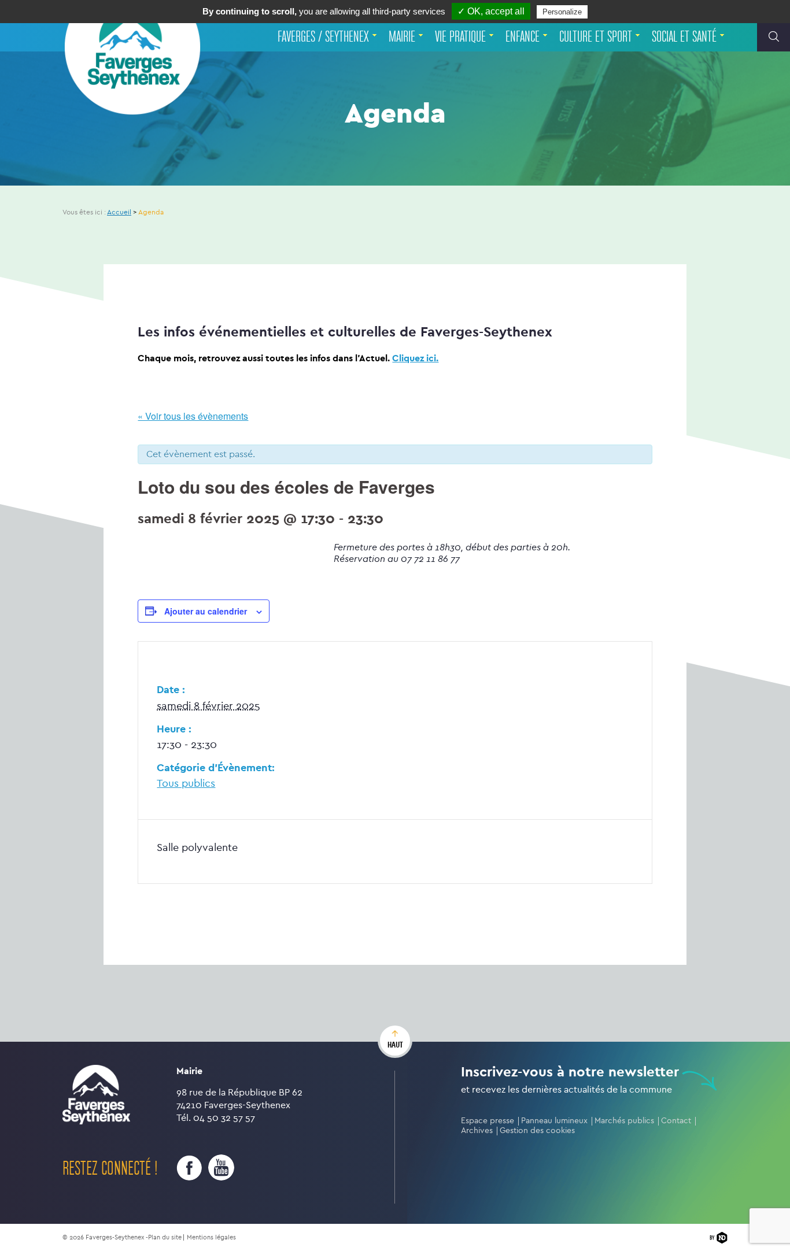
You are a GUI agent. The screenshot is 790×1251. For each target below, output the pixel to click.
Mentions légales (211, 1237)
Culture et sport (595, 37)
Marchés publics (624, 1121)
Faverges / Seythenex (323, 37)
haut (395, 1044)
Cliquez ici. (415, 358)
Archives (477, 1130)
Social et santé (684, 37)
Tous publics (186, 784)
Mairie (402, 37)
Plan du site (165, 1237)
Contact (676, 1121)
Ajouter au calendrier (205, 611)
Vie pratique (460, 37)
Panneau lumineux (554, 1121)
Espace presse (487, 1121)
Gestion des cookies (537, 1130)
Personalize (562, 12)
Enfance (522, 37)
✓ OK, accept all (491, 11)
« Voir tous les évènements (193, 416)
